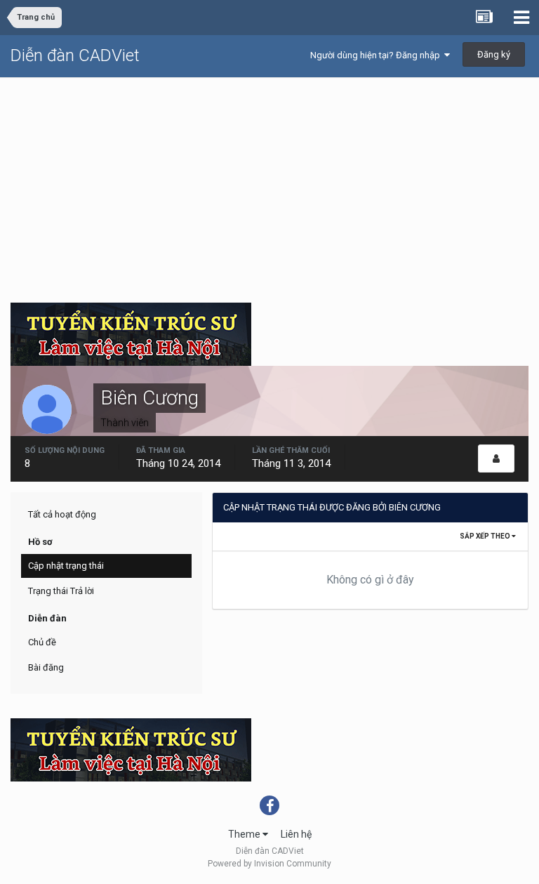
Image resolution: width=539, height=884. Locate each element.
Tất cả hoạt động (62, 514)
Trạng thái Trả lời (61, 591)
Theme (245, 834)
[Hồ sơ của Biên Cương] (496, 458)
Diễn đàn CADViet (75, 55)
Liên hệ (296, 834)
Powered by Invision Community (269, 864)
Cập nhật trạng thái (66, 565)
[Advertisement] (269, 183)
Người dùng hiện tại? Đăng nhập (377, 55)
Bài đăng (46, 667)
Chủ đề (42, 642)
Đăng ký (493, 54)
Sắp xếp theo (486, 536)
